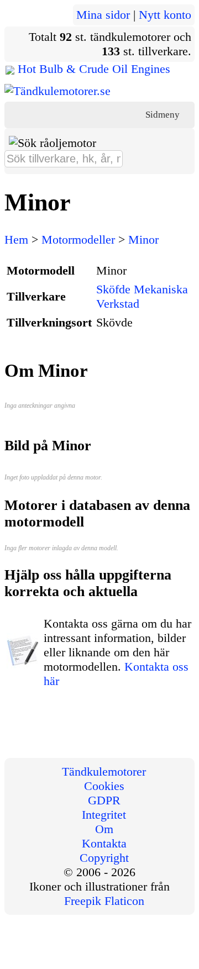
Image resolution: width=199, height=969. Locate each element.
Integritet (104, 814)
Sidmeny (163, 114)
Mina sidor (103, 15)
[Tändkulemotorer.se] (57, 91)
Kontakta (104, 843)
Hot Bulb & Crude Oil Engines (94, 69)
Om (104, 829)
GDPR (104, 800)
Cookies (104, 786)
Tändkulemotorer (104, 771)
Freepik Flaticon (104, 901)
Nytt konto (165, 15)
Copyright (104, 858)
